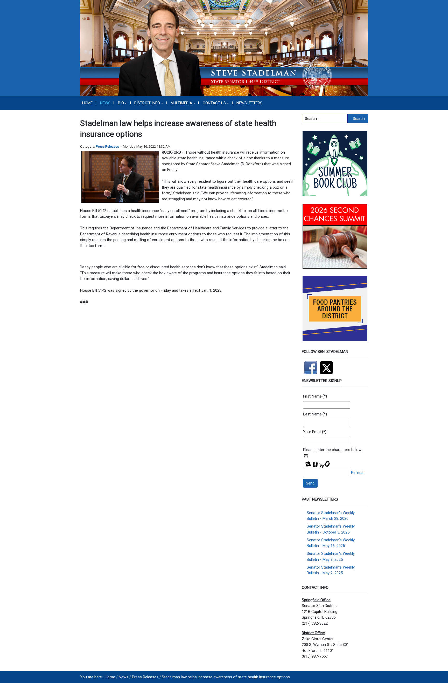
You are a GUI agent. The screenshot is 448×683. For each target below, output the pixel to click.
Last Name (315, 414)
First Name (315, 396)
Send (310, 483)
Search (359, 118)
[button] (122, 103)
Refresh (358, 472)
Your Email (314, 431)
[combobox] (325, 118)
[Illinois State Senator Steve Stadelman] (224, 48)
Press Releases (107, 146)
